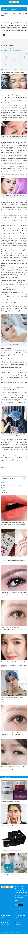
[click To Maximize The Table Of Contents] (3, 35)
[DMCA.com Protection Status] (19, 905)
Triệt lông (18, 922)
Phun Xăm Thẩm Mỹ (12, 8)
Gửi (2, 482)
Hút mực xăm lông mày (7, 22)
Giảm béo (18, 920)
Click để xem (21, 485)
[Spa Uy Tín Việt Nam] (14, 2)
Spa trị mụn (5, 922)
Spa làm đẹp (5, 917)
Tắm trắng (18, 917)
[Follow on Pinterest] (16, 909)
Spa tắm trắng (5, 924)
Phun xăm (18, 924)
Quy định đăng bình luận (9, 481)
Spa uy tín (24, 455)
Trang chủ (4, 8)
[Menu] (2, 2)
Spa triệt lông (5, 920)
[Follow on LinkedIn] (18, 909)
